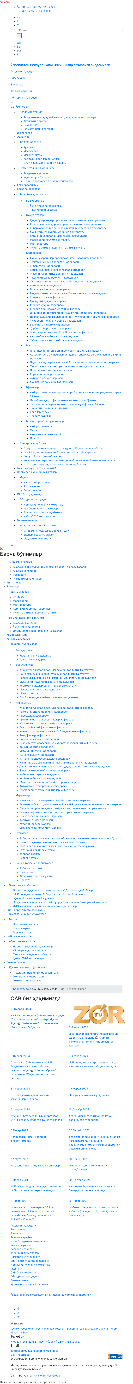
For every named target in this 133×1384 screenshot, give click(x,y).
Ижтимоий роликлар (37, 482)
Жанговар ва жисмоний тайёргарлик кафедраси (61, 332)
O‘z (19, 42)
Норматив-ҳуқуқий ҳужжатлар (37, 472)
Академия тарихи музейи (46, 434)
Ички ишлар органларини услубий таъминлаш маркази (65, 350)
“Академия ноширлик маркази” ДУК (46, 530)
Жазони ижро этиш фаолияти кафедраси (56, 273)
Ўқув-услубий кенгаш (37, 177)
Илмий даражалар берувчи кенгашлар (48, 181)
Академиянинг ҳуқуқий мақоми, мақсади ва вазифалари (60, 117)
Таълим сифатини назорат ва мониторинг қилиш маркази (67, 366)
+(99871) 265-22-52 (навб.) (37, 6)
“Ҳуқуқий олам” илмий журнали (44, 456)
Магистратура (33, 155)
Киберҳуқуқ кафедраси (45, 265)
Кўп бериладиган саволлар (41, 508)
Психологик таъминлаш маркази (51, 370)
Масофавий (31, 151)
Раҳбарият (30, 125)
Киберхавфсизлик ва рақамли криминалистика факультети (68, 228)
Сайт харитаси (20, 1354)
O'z (13, 106)
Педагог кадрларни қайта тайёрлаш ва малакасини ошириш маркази (75, 362)
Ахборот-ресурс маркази (46, 378)
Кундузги (29, 147)
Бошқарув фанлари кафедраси (49, 289)
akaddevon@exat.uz (45, 1350)
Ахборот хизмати (41, 426)
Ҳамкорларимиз (27, 185)
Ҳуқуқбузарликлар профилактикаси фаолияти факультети (67, 220)
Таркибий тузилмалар (34, 194)
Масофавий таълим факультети (50, 239)
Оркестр (35, 438)
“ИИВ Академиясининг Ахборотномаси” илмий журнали (60, 452)
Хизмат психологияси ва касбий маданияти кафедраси (65, 281)
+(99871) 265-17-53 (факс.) (34, 10)
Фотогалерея (32, 486)
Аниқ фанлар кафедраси (45, 285)
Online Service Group (47, 1375)
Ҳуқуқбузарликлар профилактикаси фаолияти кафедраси (67, 258)
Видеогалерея (33, 490)
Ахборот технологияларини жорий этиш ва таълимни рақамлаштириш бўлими (70, 838)
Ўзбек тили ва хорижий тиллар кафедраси (57, 340)
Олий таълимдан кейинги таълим (45, 162)
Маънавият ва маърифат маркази (51, 382)
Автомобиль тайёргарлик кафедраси (54, 336)
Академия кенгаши (36, 173)
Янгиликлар (18, 78)
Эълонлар (17, 84)
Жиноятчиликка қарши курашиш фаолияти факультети (65, 224)
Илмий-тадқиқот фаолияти (37, 168)
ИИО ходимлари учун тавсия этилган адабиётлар (55, 464)
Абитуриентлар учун (24, 97)
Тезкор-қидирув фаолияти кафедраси (54, 262)
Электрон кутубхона (33, 443)
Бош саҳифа (21, 989)
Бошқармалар (35, 200)
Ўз (18, 46)
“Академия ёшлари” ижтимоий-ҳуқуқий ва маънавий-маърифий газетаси (71, 460)
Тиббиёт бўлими (40, 415)
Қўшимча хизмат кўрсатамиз (38, 525)
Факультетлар (35, 215)
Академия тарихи (35, 121)
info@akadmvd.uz (22, 1350)
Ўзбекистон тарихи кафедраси (50, 324)
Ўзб (17, 106)
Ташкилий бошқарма (43, 209)
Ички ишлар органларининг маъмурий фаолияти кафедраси (68, 312)
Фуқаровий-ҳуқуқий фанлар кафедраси (55, 320)
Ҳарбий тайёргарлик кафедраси (50, 328)
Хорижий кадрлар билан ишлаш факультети (58, 235)
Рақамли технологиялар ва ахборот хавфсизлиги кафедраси (69, 293)
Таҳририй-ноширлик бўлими (48, 408)
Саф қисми (37, 430)
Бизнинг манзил (27, 520)
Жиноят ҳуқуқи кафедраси (47, 305)
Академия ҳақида (22, 71)
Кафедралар (34, 252)
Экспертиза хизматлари (39, 534)
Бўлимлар (32, 387)
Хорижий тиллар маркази (46, 374)
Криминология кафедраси (47, 297)
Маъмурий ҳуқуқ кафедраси (48, 301)
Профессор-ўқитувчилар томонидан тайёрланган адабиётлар (63, 448)
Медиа (24, 477)
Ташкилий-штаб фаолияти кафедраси (54, 277)
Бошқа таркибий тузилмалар (45, 421)
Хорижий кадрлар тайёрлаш (42, 158)
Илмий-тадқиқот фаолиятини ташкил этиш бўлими (63, 400)
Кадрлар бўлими (40, 412)
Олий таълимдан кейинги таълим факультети (59, 247)
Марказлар (33, 345)
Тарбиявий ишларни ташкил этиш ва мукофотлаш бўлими (67, 404)
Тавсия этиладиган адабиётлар (44, 512)
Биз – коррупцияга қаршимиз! (36, 468)
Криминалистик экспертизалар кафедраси (57, 269)
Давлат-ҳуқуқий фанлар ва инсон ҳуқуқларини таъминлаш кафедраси (75, 316)
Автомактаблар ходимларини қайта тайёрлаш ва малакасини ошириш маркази (71, 804)
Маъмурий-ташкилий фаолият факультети (57, 232)
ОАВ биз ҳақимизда (29, 494)
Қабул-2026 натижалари (39, 516)
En (18, 54)
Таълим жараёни (21, 91)
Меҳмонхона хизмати (37, 538)
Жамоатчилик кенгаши (38, 128)
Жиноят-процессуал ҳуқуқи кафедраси (55, 308)
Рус (19, 50)
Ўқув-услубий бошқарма (46, 205)
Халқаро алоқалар (29, 188)
